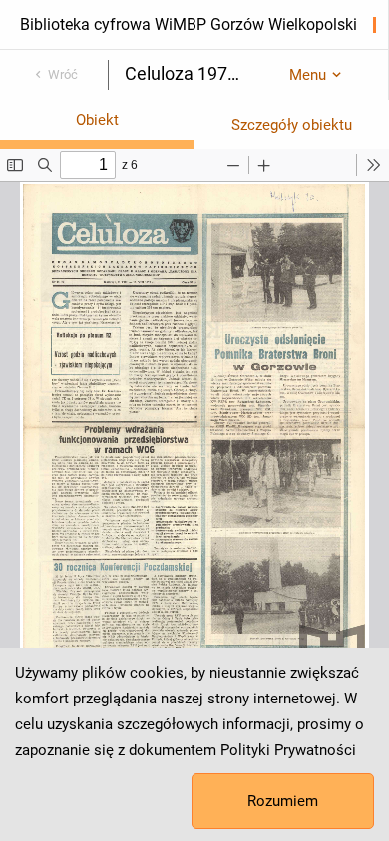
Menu (307, 75)
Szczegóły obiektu (291, 125)
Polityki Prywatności (288, 750)
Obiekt (97, 120)
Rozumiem (282, 801)
